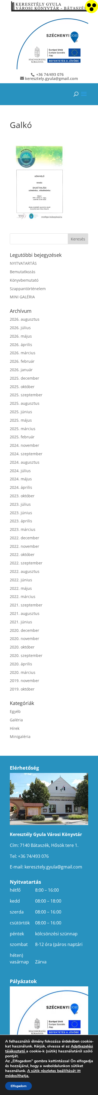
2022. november (24, 546)
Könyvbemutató (24, 280)
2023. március (22, 529)
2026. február (22, 361)
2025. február (22, 436)
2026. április (21, 344)
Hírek (14, 728)
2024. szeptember (26, 453)
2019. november (24, 680)
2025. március (22, 428)
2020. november (24, 638)
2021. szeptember (26, 605)
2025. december (24, 378)
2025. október (22, 386)
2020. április (21, 663)
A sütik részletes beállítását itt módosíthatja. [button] (43, 1073)
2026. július (20, 327)
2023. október (22, 495)
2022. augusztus (24, 571)
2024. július (20, 470)
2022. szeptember (26, 563)
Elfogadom (18, 1086)
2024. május (21, 478)
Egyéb (15, 711)
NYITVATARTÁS (23, 263)
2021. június (21, 621)
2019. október (22, 689)
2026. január (21, 369)
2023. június (21, 512)
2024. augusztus (24, 462)
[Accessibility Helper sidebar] (91, 6)
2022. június (21, 579)
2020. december (24, 630)
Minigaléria (20, 736)
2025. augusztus (24, 403)
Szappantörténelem (28, 288)
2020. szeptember (26, 655)
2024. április (21, 487)
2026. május (21, 336)
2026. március (22, 352)
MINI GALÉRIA (22, 296)
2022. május (21, 588)
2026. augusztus (24, 319)
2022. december (24, 537)
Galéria (16, 719)
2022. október (22, 554)
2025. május (21, 420)
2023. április (21, 520)
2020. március (22, 672)
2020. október (22, 647)
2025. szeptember (26, 394)
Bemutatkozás (22, 271)
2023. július (20, 504)
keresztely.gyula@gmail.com (53, 867)
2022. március (22, 596)
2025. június (21, 411)
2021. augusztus (24, 613)
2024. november (24, 445)
